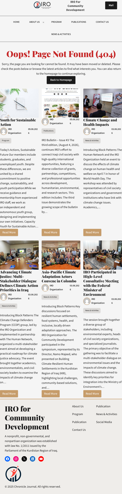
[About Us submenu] (43, 22)
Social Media (104, 422)
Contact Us (79, 430)
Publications (48, 130)
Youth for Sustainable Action (18, 122)
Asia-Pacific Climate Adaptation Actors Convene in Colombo (59, 276)
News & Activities (91, 140)
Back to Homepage (61, 80)
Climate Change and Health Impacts (100, 122)
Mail (111, 5)
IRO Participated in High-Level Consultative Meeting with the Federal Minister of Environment (101, 283)
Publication (79, 422)
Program (5, 140)
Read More (9, 232)
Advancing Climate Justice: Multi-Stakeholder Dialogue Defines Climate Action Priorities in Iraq (19, 281)
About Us (77, 406)
